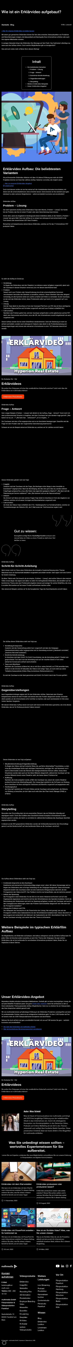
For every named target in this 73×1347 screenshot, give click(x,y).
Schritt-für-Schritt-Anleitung (39, 75)
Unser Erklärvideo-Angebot (36, 86)
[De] (62, 1267)
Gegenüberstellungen (37, 78)
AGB (34, 1340)
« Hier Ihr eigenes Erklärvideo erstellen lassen (18, 31)
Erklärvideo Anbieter (39, 1004)
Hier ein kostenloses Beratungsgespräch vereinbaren (22, 1029)
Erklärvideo (24, 1282)
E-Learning (24, 1314)
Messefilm (24, 1307)
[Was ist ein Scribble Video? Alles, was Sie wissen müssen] (53, 1217)
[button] (4, 1343)
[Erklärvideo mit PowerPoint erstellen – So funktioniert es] (19, 1217)
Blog (12, 25)
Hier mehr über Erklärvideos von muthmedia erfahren (19, 1027)
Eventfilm (23, 1311)
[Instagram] (67, 1267)
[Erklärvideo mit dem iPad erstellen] (19, 1171)
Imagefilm (23, 1285)
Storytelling (34, 81)
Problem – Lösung (36, 69)
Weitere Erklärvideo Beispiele (37, 84)
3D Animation (25, 1295)
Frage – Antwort (35, 72)
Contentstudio (43, 1300)
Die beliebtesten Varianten (36, 67)
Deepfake (23, 1317)
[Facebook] (70, 1267)
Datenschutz (29, 1340)
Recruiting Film (26, 1292)
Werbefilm (24, 1288)
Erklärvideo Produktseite (12, 397)
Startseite (5, 25)
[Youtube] (57, 1267)
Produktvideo (25, 1298)
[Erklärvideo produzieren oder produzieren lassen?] (53, 1171)
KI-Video (23, 1320)
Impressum (22, 1340)
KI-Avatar (23, 1324)
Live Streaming (44, 1285)
